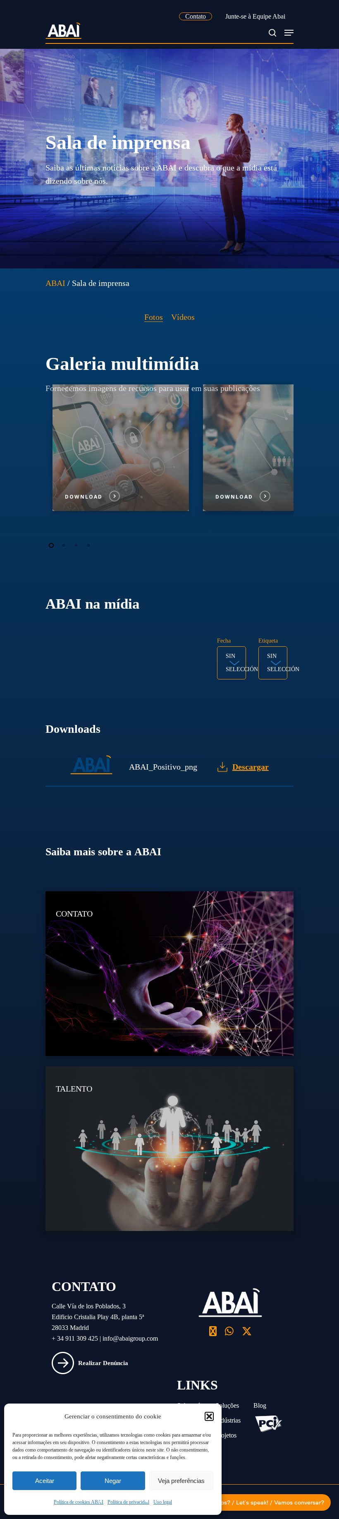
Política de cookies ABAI (78, 1502)
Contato (195, 16)
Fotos (153, 317)
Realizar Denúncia (103, 1363)
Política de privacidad (128, 1502)
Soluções (227, 1405)
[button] (209, 1416)
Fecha (224, 641)
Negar (113, 1480)
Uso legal (162, 1502)
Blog (259, 1405)
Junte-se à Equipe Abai (255, 16)
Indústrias (228, 1420)
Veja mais (182, 901)
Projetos (225, 1435)
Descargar (250, 766)
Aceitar (44, 1480)
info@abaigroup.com (130, 1338)
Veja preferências (181, 1480)
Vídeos (183, 317)
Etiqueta (268, 641)
